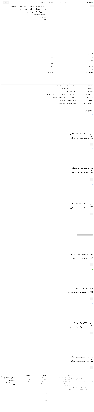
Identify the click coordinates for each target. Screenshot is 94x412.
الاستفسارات (6, 2)
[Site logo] (90, 2)
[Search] (1, 2)
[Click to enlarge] (91, 390)
